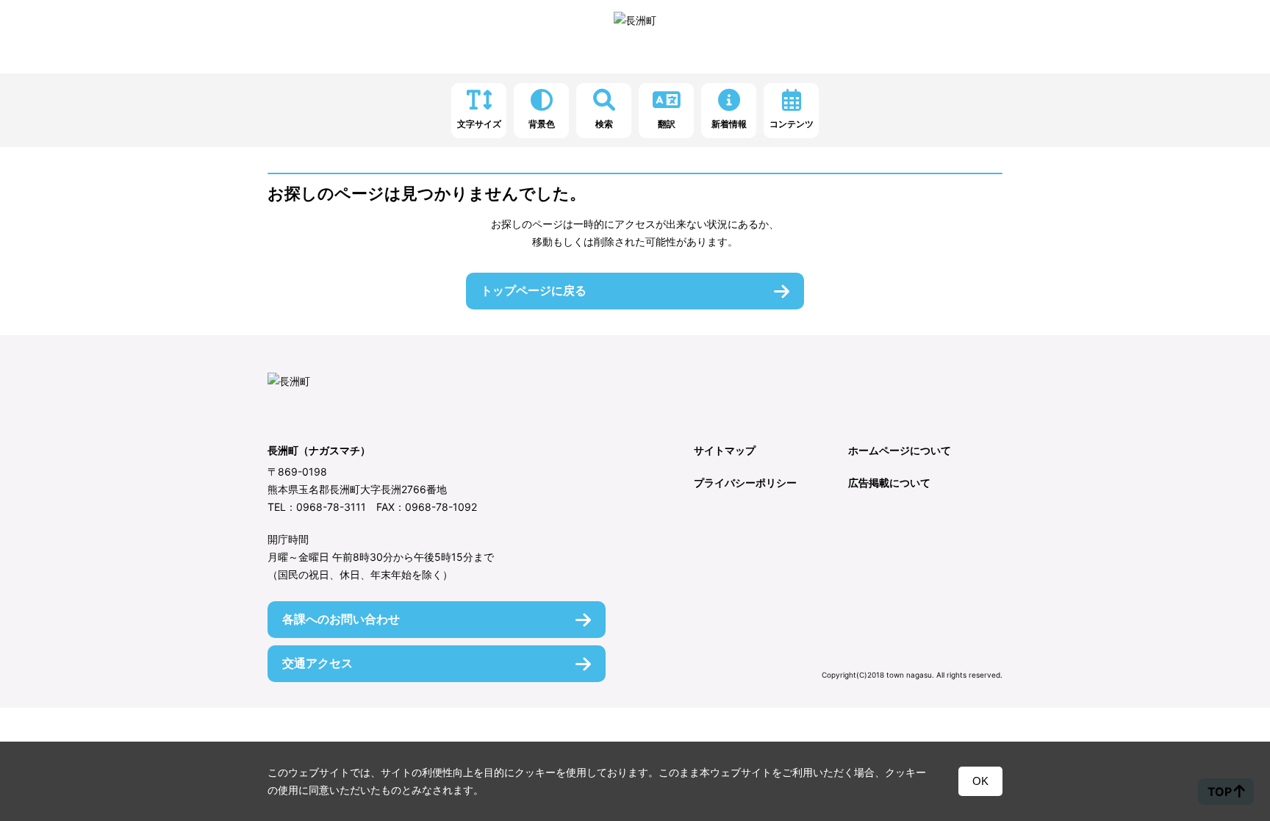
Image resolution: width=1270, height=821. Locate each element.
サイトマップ (725, 450)
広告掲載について (889, 482)
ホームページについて (899, 450)
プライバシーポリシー (745, 482)
